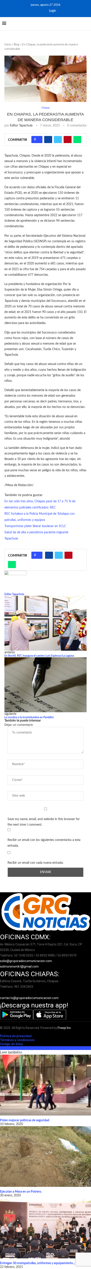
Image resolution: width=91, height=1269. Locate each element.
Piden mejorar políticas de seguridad (24, 1120)
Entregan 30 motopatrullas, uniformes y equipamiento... (37, 1263)
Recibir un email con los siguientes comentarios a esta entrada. (44, 842)
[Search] (86, 23)
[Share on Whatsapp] (77, 139)
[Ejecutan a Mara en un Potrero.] (45, 1156)
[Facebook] (36, 11)
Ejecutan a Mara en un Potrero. (21, 1191)
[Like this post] (38, 139)
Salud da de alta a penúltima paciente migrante (36, 532)
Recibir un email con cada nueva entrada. (35, 862)
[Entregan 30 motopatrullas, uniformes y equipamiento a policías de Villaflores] (45, 1227)
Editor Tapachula (21, 125)
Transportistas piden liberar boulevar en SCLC (35, 526)
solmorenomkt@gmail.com (19, 966)
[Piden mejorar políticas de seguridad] (45, 1085)
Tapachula (11, 538)
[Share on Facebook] (48, 139)
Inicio (7, 44)
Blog (16, 44)
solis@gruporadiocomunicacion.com (26, 961)
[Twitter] (42, 11)
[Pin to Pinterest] (68, 139)
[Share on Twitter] (58, 139)
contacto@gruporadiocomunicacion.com (29, 998)
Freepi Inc (64, 1028)
